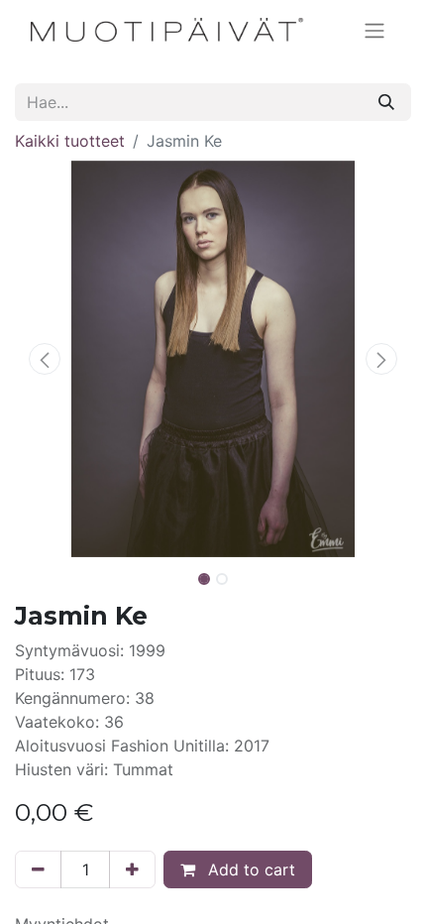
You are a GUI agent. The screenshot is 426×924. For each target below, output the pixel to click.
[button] (44, 359)
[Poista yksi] (38, 869)
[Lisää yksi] (132, 869)
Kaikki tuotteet (70, 141)
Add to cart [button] (249, 869)
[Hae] (386, 102)
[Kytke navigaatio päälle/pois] (374, 30)
